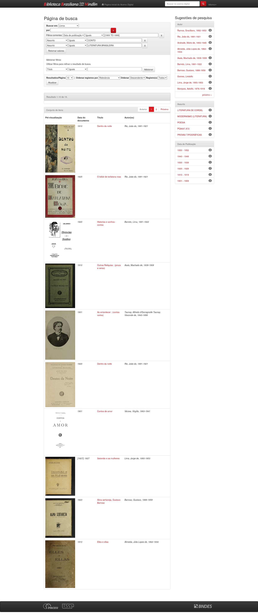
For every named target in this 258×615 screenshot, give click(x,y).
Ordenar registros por (87, 77)
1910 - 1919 (183, 174)
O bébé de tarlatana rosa (109, 176)
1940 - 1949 (183, 156)
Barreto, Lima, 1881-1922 (189, 64)
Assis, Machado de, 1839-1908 (192, 57)
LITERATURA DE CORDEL (190, 110)
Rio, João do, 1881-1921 (189, 36)
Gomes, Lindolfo (185, 76)
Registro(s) (151, 77)
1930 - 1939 (183, 162)
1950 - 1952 (183, 150)
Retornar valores (56, 50)
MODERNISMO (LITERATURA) (192, 116)
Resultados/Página (56, 77)
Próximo (164, 109)
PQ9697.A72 (183, 128)
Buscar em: (52, 25)
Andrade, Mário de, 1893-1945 (191, 42)
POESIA (181, 122)
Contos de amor (104, 411)
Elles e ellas (102, 541)
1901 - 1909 (183, 180)
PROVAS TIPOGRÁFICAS (189, 134)
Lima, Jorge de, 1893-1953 (190, 82)
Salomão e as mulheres (108, 458)
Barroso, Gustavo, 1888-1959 (191, 70)
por (48, 30)
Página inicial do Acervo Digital (118, 4)
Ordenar (125, 77)
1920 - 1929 (183, 168)
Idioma (211, 4)
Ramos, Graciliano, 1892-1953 (191, 30)
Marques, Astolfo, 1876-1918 (191, 88)
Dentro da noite (104, 126)
